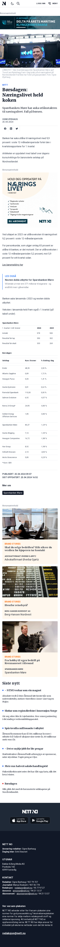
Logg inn (40, 3)
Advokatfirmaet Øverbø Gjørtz (22, 559)
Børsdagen (11, 783)
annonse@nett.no (21, 891)
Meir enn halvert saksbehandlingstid (26, 766)
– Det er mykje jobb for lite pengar (24, 748)
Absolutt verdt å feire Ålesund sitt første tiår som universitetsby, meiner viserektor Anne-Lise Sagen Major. (28, 699)
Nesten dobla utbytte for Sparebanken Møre (29, 280)
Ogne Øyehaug (10, 119)
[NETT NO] (6, 3)
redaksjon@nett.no (23, 888)
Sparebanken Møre (12, 493)
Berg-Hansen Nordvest (18, 614)
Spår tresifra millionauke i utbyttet (24, 728)
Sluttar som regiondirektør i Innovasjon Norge (31, 710)
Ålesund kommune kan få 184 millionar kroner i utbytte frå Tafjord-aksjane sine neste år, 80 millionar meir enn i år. (29, 736)
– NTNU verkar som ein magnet (23, 690)
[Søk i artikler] (18, 3)
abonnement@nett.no (27, 893)
